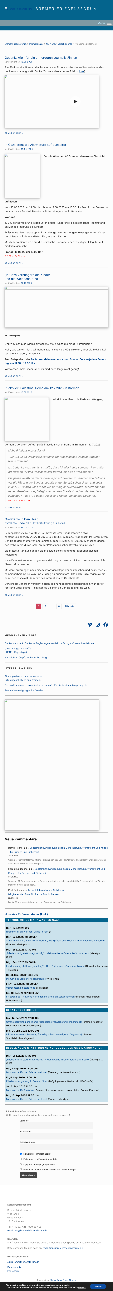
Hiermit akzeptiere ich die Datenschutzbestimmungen (49, 1169)
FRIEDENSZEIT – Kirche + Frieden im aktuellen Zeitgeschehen (40, 996)
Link (81, 71)
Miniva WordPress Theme (63, 1280)
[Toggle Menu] (109, 23)
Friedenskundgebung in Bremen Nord (27, 1081)
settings (81, 1288)
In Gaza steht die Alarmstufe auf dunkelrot (35, 145)
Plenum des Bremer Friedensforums (26, 978)
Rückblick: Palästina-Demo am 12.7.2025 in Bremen (42, 388)
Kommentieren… (14, 133)
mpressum (13, 1270)
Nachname (25, 1131)
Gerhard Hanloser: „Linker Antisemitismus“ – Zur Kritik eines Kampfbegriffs (46, 685)
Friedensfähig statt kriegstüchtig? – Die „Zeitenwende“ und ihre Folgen (45, 966)
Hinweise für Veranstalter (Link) (26, 914)
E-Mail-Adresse (27, 1142)
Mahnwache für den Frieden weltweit (26, 1072)
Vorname (24, 1120)
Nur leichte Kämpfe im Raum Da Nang (26, 657)
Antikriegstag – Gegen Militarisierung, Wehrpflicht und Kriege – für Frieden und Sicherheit (55, 940)
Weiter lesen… (15, 256)
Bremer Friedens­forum (67, 9)
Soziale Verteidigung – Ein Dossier (24, 690)
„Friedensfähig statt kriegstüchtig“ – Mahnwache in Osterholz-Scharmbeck (47, 953)
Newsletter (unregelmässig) (37, 1154)
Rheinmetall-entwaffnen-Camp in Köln (27, 931)
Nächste (69, 606)
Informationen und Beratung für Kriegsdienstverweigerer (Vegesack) (44, 1034)
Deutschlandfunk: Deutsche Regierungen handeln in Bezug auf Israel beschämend (50, 643)
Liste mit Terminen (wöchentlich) (39, 1164)
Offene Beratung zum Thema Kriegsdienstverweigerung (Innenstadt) (44, 1021)
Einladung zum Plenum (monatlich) (40, 1159)
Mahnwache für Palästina (20, 1090)
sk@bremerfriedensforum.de (23, 1261)
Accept (98, 1286)
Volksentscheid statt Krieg (20, 987)
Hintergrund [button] (14, 335)
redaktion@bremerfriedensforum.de (27, 1230)
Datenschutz (14, 1267)
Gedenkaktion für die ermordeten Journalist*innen (41, 57)
